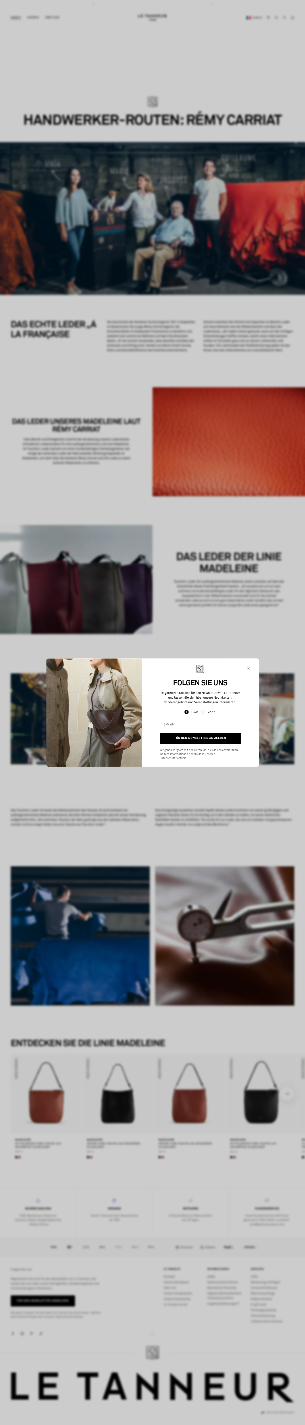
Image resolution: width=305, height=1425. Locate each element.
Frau (194, 712)
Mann (211, 712)
